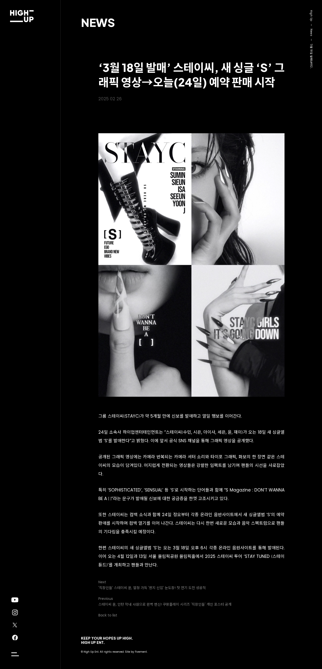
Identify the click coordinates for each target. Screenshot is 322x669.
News (98, 22)
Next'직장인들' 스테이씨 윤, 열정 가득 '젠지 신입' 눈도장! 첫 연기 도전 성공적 (152, 584)
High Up (311, 15)
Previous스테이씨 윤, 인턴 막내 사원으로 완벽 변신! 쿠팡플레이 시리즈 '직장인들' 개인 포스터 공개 (164, 601)
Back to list (107, 615)
